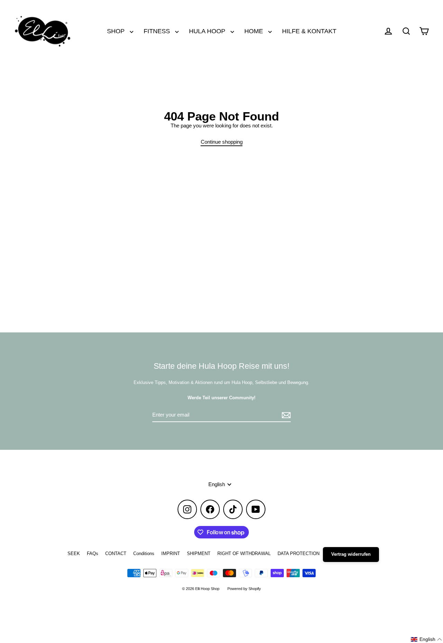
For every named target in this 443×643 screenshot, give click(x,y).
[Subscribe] (285, 415)
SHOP (116, 31)
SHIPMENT (198, 553)
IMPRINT (170, 553)
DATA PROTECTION (298, 553)
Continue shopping (222, 142)
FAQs (92, 553)
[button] (426, 639)
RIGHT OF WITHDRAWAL (244, 553)
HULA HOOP (208, 31)
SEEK (73, 553)
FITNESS (158, 31)
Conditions (143, 553)
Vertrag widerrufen (351, 554)
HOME (254, 31)
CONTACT (115, 553)
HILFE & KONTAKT (309, 31)
